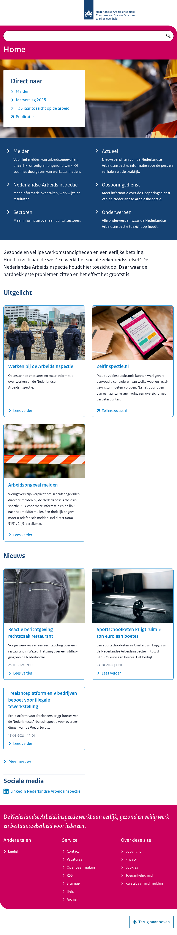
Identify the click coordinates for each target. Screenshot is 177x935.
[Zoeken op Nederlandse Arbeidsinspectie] (168, 36)
